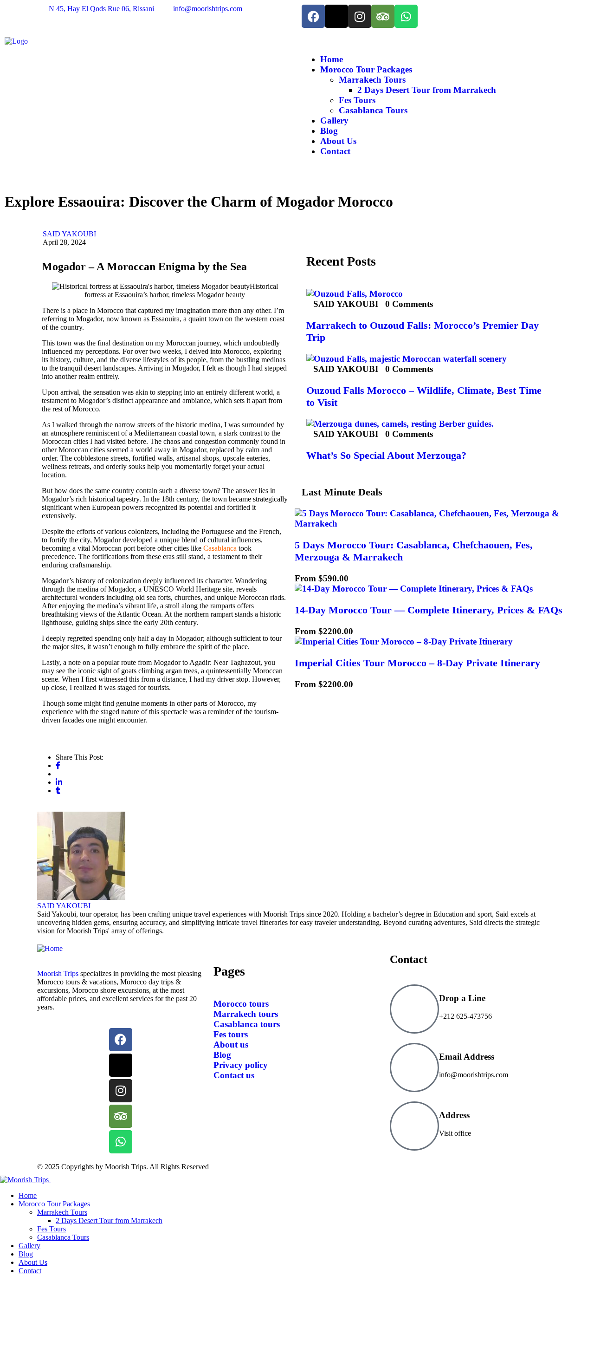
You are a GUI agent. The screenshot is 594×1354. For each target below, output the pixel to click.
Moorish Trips (57, 973)
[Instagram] (359, 16)
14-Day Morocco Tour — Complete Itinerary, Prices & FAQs (428, 610)
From (305, 578)
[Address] (414, 1126)
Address (454, 1115)
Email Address (466, 1056)
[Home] (50, 948)
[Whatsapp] (406, 16)
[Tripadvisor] (382, 16)
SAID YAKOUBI (69, 234)
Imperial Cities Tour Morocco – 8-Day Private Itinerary (417, 663)
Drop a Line (462, 998)
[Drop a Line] (414, 1009)
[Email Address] (414, 1067)
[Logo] (16, 41)
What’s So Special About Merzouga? (386, 455)
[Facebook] (313, 16)
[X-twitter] (336, 16)
